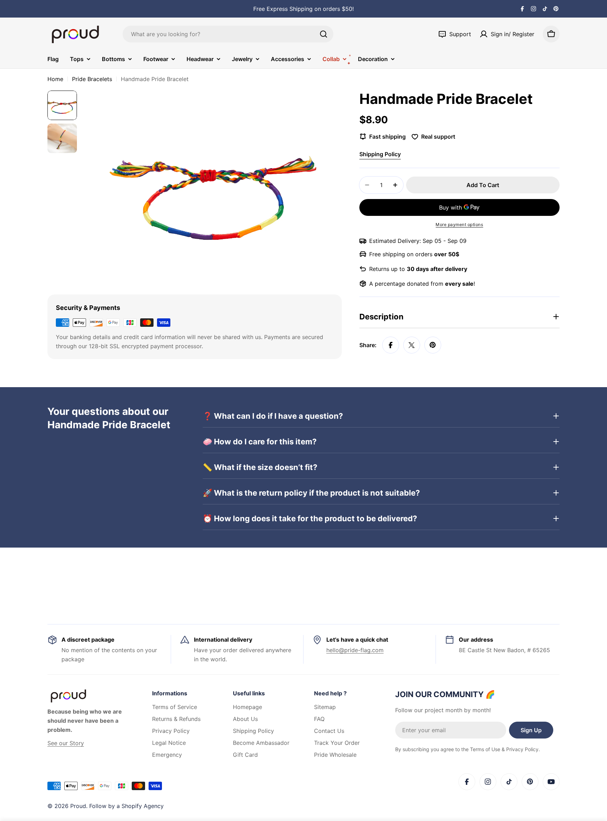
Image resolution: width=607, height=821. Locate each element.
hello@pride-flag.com (355, 650)
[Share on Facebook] (390, 345)
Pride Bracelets (92, 78)
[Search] (323, 34)
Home (55, 78)
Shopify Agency (143, 805)
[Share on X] (411, 345)
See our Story (65, 743)
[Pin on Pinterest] (432, 345)
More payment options (459, 224)
